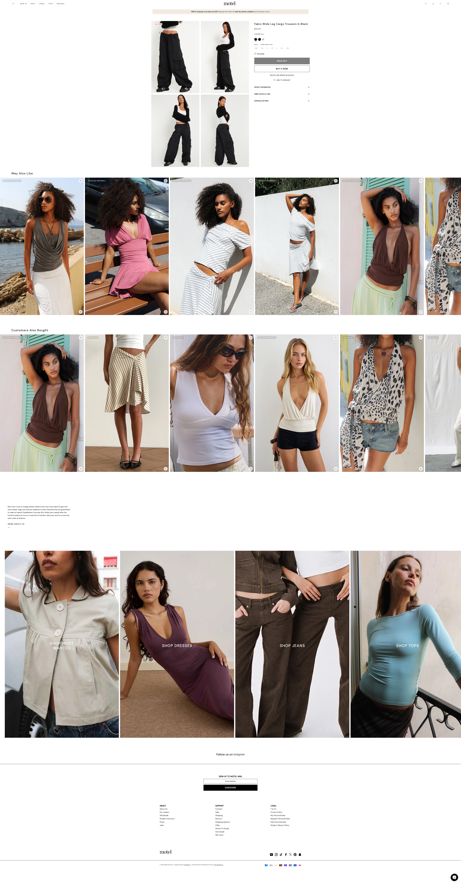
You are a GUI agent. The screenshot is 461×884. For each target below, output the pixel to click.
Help (217, 812)
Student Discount (167, 818)
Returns (218, 818)
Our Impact (164, 812)
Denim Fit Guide (222, 828)
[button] (282, 80)
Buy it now (282, 68)
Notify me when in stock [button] (282, 75)
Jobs (162, 825)
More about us (16, 524)
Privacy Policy (276, 812)
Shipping (219, 815)
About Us (163, 809)
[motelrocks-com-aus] (230, 3)
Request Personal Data (280, 818)
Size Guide (260, 54)
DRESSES (60, 4)
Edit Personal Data (278, 822)
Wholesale (164, 815)
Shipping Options (222, 822)
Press (162, 822)
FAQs (217, 825)
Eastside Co (187, 865)
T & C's (273, 809)
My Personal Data (278, 815)
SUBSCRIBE (230, 787)
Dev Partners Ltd (219, 865)
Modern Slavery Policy (280, 825)
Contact (218, 809)
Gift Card (219, 835)
